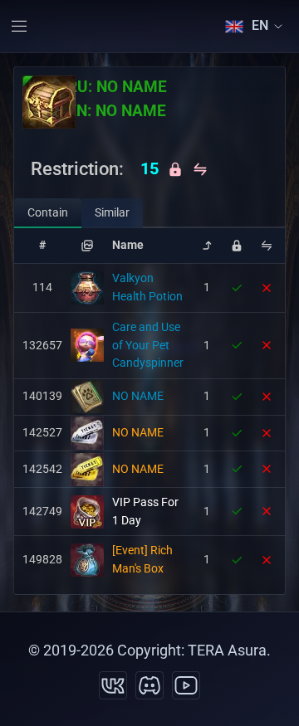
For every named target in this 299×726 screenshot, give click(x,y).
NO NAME (138, 395)
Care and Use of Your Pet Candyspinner (148, 344)
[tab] (47, 213)
